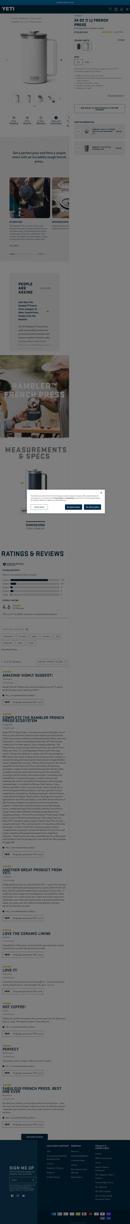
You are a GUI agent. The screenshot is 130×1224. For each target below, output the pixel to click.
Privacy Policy (58, 498)
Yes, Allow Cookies (92, 507)
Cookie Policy (70, 498)
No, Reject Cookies (73, 507)
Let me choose (39, 507)
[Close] (101, 493)
